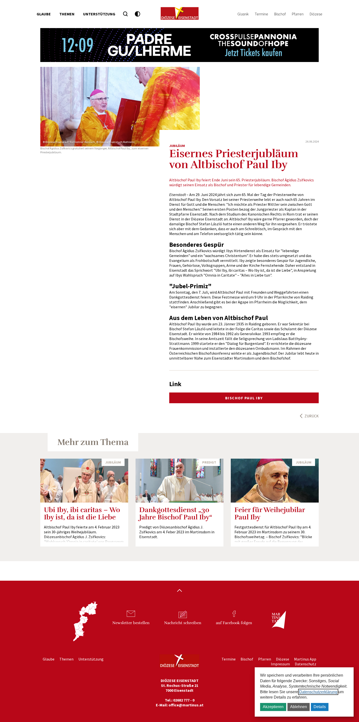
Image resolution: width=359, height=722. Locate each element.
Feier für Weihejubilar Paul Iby (269, 513)
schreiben (182, 622)
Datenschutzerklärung (318, 692)
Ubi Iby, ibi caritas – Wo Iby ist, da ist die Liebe (82, 513)
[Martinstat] (276, 624)
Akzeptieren (273, 707)
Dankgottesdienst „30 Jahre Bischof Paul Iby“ (175, 513)
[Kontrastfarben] (137, 14)
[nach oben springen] (179, 591)
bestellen (130, 622)
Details (320, 707)
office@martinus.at (186, 704)
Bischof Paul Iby (244, 397)
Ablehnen (298, 707)
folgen (234, 622)
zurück (312, 415)
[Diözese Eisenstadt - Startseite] (180, 13)
